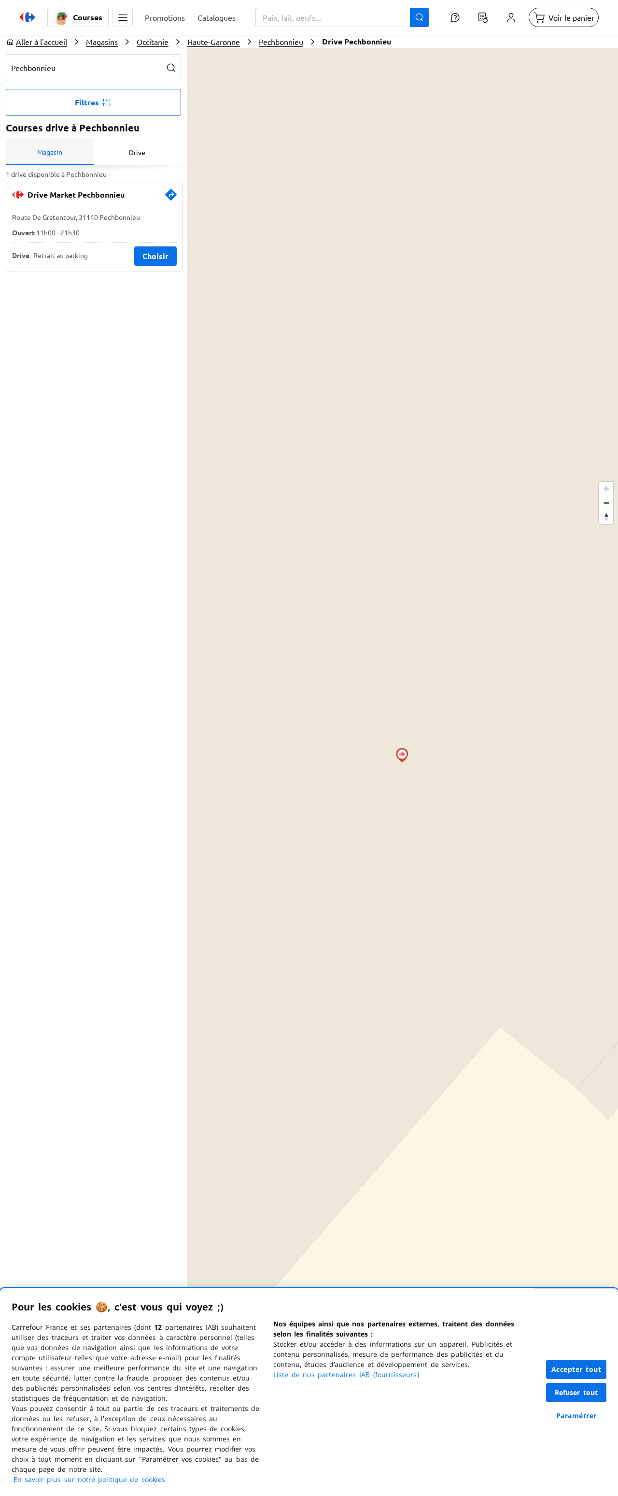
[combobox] (342, 17)
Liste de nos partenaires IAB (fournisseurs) (346, 1374)
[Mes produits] (483, 17)
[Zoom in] (606, 489)
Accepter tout (576, 1369)
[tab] (50, 152)
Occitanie (153, 41)
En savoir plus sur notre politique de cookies (89, 1479)
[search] (171, 67)
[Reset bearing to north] (606, 517)
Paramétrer (576, 1415)
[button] (122, 17)
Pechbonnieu (281, 41)
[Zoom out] (606, 503)
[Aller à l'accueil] (27, 17)
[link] (171, 198)
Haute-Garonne (213, 41)
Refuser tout (576, 1392)
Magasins (102, 41)
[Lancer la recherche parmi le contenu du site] (419, 17)
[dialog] (309, 1392)
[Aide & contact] (455, 17)
